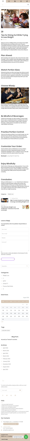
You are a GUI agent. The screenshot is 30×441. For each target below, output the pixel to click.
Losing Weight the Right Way (13, 155)
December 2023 (7, 364)
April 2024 (5, 353)
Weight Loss (10, 194)
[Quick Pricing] (21, 1)
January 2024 (6, 361)
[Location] (3, 1)
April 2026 (5, 348)
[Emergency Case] (27, 1)
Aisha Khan (4, 39)
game (4, 281)
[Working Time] (9, 1)
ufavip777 (5, 283)
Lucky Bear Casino (6, 330)
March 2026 (6, 350)
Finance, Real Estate (8, 286)
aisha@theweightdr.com (8, 430)
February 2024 (6, 358)
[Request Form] (15, 1)
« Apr (2, 321)
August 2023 (6, 366)
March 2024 (6, 356)
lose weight (14, 182)
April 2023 (5, 369)
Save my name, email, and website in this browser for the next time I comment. (14, 253)
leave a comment (7, 259)
